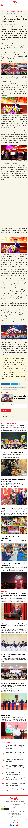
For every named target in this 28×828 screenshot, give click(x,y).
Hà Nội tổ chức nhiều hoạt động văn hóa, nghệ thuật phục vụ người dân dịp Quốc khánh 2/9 (14, 509)
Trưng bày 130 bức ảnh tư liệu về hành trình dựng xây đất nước (13, 480)
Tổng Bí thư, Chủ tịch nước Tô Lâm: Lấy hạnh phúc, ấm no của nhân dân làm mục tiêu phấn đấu (13, 595)
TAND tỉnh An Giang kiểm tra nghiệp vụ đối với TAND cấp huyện (20, 396)
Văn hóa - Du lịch (19, 11)
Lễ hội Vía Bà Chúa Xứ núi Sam (14, 387)
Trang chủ (3, 11)
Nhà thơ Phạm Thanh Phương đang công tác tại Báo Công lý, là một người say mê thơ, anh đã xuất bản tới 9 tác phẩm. (14, 541)
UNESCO (23, 387)
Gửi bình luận (6, 410)
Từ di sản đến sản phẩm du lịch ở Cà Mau (12, 425)
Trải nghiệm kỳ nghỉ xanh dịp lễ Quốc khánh (14, 760)
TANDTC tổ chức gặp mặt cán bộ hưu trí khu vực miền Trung (13, 655)
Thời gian (6, 416)
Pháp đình (16, 5)
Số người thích (12, 416)
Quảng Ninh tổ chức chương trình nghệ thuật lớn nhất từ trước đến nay (15, 754)
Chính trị (6, 5)
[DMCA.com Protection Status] (14, 809)
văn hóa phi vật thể (7, 389)
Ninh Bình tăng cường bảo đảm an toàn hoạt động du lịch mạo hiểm (15, 784)
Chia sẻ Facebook (6, 383)
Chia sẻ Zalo (14, 383)
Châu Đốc (14, 389)
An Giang (5, 387)
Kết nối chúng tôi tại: (14, 822)
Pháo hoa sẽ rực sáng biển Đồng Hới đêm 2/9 (16, 789)
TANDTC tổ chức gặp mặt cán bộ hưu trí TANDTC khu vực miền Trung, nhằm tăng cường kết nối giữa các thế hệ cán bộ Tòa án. (14, 660)
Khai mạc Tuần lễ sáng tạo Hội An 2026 (12, 452)
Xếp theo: (2, 416)
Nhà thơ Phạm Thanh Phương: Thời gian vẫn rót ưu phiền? (13, 537)
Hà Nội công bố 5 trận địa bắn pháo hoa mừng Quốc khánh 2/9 (13, 564)
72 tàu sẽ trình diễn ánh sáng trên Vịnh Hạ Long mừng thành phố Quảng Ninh (15, 746)
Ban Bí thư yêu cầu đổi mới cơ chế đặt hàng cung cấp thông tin (13, 714)
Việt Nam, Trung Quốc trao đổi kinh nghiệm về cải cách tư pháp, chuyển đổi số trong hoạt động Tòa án (14, 625)
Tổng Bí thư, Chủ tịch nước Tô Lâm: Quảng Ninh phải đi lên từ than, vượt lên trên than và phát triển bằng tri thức (13, 685)
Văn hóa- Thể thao (11, 11)
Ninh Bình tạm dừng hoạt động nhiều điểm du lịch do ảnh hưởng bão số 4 (15, 766)
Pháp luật (22, 5)
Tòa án (11, 5)
